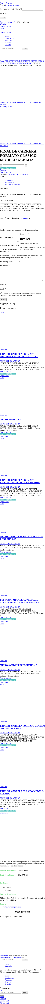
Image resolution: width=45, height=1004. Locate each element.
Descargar (25, 218)
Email (3, 289)
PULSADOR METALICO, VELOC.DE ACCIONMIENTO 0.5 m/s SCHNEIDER (19, 601)
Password (4, 13)
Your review (5, 266)
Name (3, 285)
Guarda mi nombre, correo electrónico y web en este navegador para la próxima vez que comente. (20, 294)
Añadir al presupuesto (8, 168)
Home (2, 61)
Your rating (5, 262)
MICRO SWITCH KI (10, 419)
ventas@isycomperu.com (11, 907)
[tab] (25, 180)
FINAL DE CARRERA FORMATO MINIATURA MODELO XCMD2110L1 (19, 355)
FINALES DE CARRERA (22, 63)
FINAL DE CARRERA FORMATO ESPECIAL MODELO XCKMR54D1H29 (20, 481)
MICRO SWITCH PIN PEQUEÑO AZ (18, 665)
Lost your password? (7, 22)
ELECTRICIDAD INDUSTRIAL (18, 61)
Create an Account (12, 5)
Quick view (4, 376)
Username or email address (10, 9)
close (2, 990)
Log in (3, 18)
